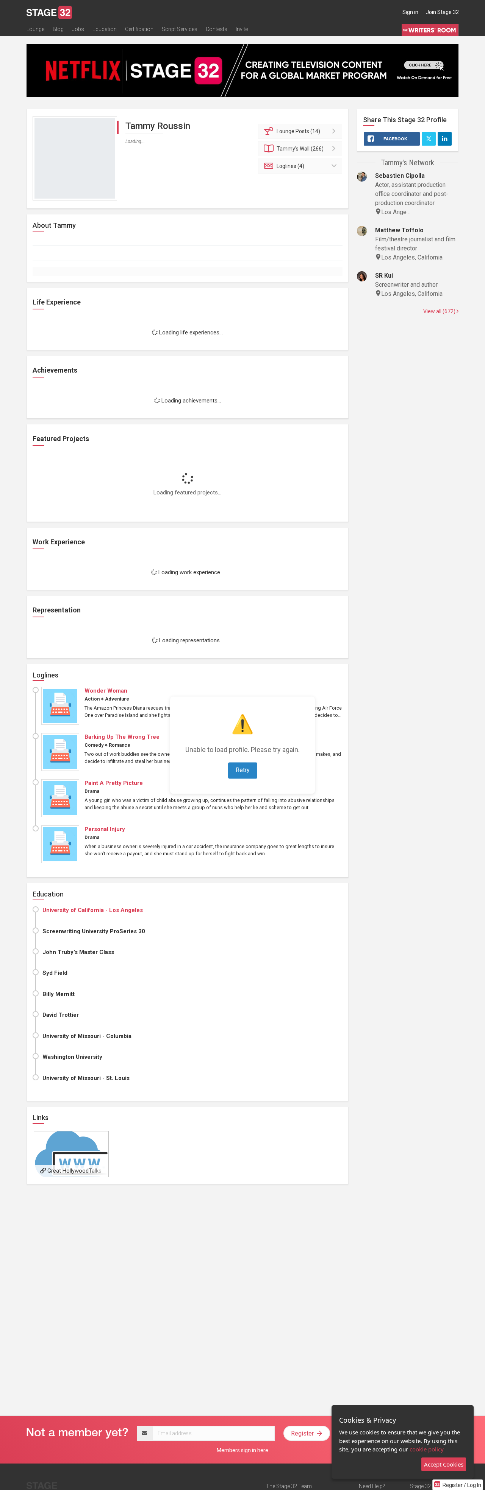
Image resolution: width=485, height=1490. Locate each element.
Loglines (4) (290, 166)
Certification (139, 29)
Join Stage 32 (442, 12)
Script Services (179, 29)
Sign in (410, 12)
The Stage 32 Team (289, 1486)
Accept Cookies (443, 1464)
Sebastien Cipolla (400, 175)
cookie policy (427, 1449)
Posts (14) (298, 131)
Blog (58, 29)
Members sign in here (242, 1450)
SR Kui (384, 275)
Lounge (35, 29)
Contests (216, 29)
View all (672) (440, 311)
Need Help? (372, 1486)
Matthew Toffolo (399, 230)
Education (104, 29)
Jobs (78, 29)
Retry (243, 770)
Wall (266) (300, 149)
